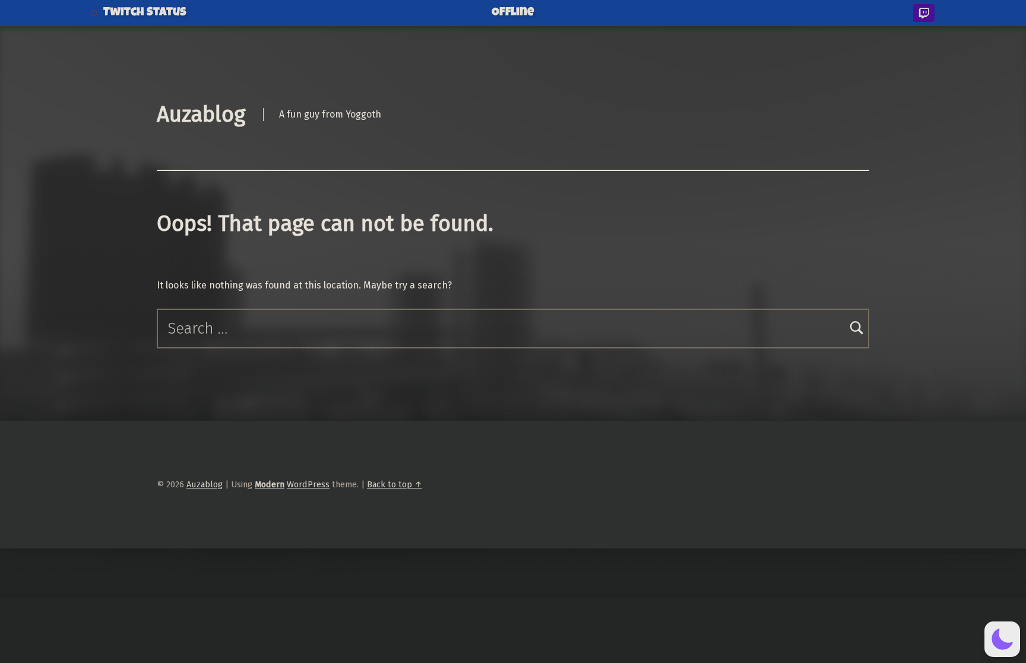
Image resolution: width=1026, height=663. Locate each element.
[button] (1002, 639)
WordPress (308, 484)
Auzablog (201, 114)
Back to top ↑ (394, 484)
